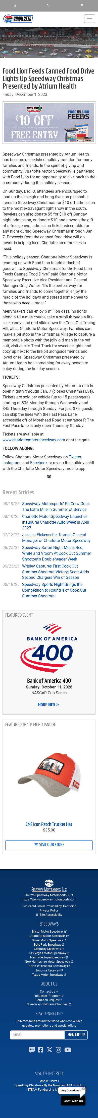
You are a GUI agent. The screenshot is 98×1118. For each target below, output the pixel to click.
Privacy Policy (49, 910)
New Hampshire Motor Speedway (47, 961)
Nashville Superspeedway (47, 957)
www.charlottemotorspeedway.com (34, 439)
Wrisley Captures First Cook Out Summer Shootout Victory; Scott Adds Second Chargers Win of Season (55, 571)
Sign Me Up (76, 1035)
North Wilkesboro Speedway (47, 966)
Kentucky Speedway (47, 949)
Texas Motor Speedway (47, 974)
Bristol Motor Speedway (48, 931)
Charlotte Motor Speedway (48, 936)
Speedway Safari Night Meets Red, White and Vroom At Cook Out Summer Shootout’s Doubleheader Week (56, 553)
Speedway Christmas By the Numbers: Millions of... (49, 1085)
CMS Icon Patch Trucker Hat (49, 824)
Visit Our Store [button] (51, 845)
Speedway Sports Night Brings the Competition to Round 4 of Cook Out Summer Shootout (54, 590)
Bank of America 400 (49, 681)
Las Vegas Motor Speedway (47, 953)
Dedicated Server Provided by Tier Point (49, 906)
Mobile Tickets (49, 1081)
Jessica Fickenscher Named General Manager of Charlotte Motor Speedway (56, 537)
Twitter (74, 456)
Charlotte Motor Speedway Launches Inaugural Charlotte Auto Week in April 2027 (55, 522)
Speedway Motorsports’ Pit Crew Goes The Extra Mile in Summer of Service (55, 506)
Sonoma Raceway (47, 970)
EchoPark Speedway (47, 944)
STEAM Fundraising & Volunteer (49, 1089)
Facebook (38, 462)
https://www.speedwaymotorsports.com (49, 899)
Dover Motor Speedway (47, 940)
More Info (47, 705)
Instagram (12, 462)
